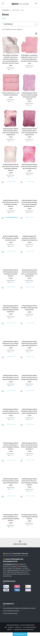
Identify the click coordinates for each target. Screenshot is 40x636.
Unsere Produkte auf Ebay (10, 613)
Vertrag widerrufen (20, 634)
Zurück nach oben (20, 544)
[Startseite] (20, 3)
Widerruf (9, 629)
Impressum (11, 627)
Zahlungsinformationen (29, 627)
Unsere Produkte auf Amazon (11, 611)
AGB (6, 627)
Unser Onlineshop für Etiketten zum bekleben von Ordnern (19, 608)
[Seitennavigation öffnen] (5, 3)
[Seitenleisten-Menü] (36, 34)
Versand (11, 69)
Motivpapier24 (5, 10)
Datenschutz (18, 627)
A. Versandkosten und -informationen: (23, 629)
